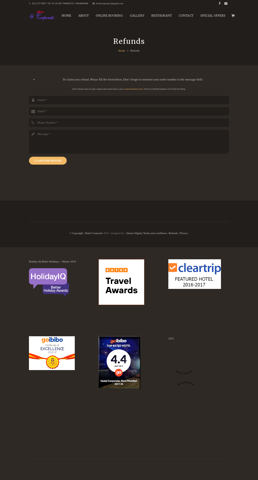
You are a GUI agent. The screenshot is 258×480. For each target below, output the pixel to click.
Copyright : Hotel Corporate (87, 233)
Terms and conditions (155, 233)
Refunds (173, 233)
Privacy (184, 233)
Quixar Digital (134, 233)
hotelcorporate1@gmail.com (109, 3)
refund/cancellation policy (134, 89)
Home (121, 50)
